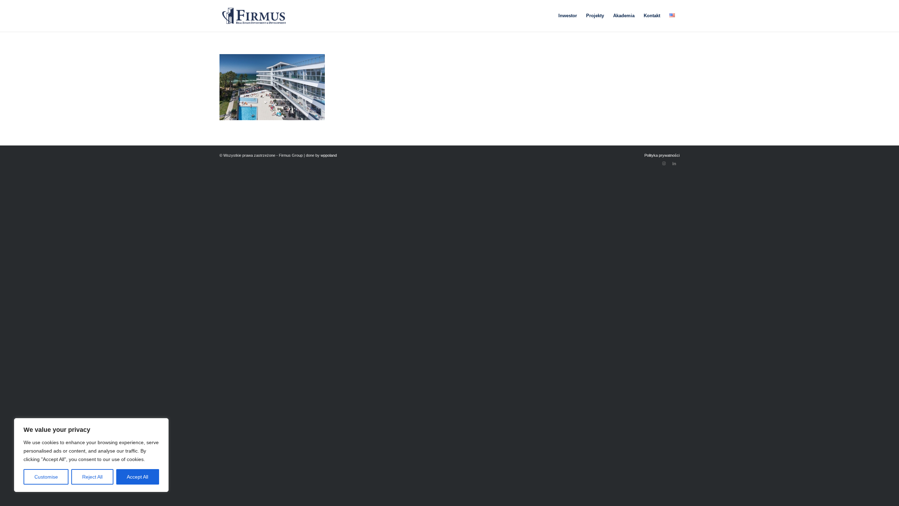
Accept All (137, 477)
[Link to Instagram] (663, 163)
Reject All (92, 477)
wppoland (329, 155)
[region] (91, 455)
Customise (46, 477)
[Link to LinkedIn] (674, 163)
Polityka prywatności (662, 155)
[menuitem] (568, 16)
